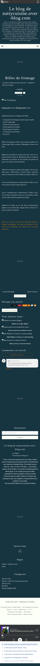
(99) (5, 586)
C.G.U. (30, 609)
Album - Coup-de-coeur (10, 564)
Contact (15, 609)
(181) (15, 581)
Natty (18, 483)
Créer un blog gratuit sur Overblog (30, 607)
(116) (6, 583)
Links (4, 566)
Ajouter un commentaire (17, 355)
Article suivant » (32, 292)
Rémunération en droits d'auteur (15, 612)
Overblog (31, 602)
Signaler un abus (23, 609)
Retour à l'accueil (20, 296)
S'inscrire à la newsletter (9, 310)
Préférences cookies (28, 614)
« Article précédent (8, 292)
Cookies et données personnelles (14, 614)
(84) (9, 588)
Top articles (9, 609)
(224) (6, 579)
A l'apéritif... (20, 89)
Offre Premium (27, 612)
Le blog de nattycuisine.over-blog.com (20, 13)
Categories (30, 83)
